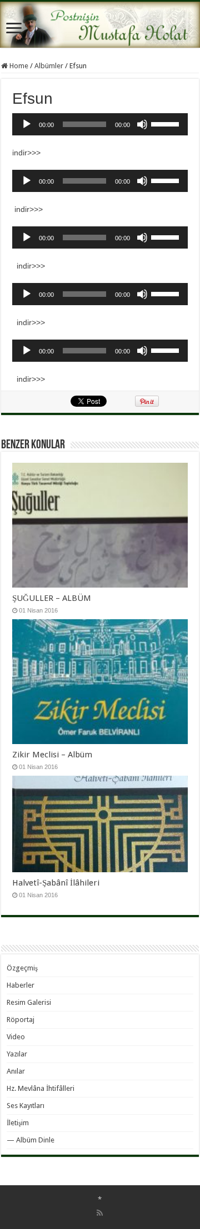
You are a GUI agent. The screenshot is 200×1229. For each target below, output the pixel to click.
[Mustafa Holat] (100, 25)
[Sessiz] (142, 124)
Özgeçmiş (22, 968)
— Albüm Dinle (30, 1140)
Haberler (20, 985)
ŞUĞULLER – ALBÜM (51, 598)
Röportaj (20, 1019)
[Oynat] (26, 124)
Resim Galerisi (29, 1002)
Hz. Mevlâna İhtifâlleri (40, 1088)
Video (16, 1037)
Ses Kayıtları (25, 1105)
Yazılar (17, 1054)
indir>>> (26, 152)
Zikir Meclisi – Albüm (52, 755)
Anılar (16, 1071)
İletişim (18, 1123)
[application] (100, 124)
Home (18, 66)
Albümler (48, 66)
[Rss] (100, 1213)
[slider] (166, 123)
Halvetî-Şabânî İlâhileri (55, 883)
